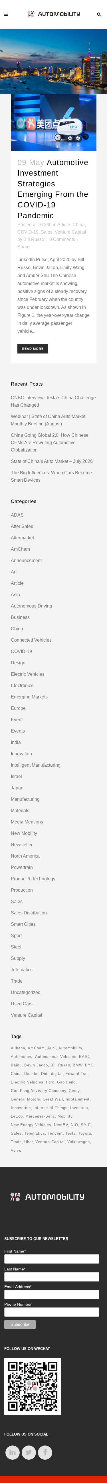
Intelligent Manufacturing (35, 765)
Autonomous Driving (31, 606)
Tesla (70, 1133)
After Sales (22, 526)
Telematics (22, 969)
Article (63, 224)
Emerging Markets (29, 696)
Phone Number (18, 1304)
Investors (79, 1108)
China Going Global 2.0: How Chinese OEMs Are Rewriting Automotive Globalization (49, 442)
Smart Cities (23, 924)
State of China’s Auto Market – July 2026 (52, 461)
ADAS (17, 515)
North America (25, 856)
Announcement (26, 560)
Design (18, 662)
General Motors (25, 1099)
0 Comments (62, 239)
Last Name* (14, 1269)
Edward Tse (76, 1074)
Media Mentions (27, 822)
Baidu (16, 1065)
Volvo (16, 1150)
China (78, 224)
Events (18, 731)
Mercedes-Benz (40, 1116)
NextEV (61, 1125)
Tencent (55, 1133)
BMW (77, 1065)
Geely (74, 1091)
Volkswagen (78, 1142)
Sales (47, 232)
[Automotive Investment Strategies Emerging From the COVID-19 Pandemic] (53, 122)
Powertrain (22, 867)
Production (22, 890)
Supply (18, 958)
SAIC (86, 1125)
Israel (16, 776)
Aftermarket (22, 537)
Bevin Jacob (36, 1065)
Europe (18, 708)
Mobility (65, 1116)
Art (14, 571)
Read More (33, 348)
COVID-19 (28, 232)
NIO (74, 1125)
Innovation (21, 753)
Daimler (31, 1074)
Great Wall (53, 1099)
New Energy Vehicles (31, 1125)
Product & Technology (33, 878)
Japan (17, 787)
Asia (15, 594)
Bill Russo (33, 239)
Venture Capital (70, 232)
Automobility (70, 1048)
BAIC (84, 1056)
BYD (89, 1065)
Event (17, 719)
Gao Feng (66, 1082)
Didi (45, 1074)
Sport (16, 935)
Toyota (84, 1133)
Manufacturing (25, 799)
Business (20, 617)
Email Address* (17, 1286)
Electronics (22, 685)
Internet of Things (50, 1108)
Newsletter (22, 844)
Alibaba (18, 1048)
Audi (51, 1048)
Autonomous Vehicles (55, 1056)
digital (57, 1074)
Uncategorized (26, 992)
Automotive (22, 1056)
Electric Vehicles (28, 674)
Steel (16, 947)
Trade (17, 981)
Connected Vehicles (31, 640)
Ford (50, 1082)
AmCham (20, 549)
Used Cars (22, 1003)
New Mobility (24, 833)
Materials (20, 810)
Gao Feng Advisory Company (38, 1091)
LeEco (17, 1116)
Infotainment (78, 1099)
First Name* (15, 1251)
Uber (28, 1142)
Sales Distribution (29, 912)
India (16, 742)
